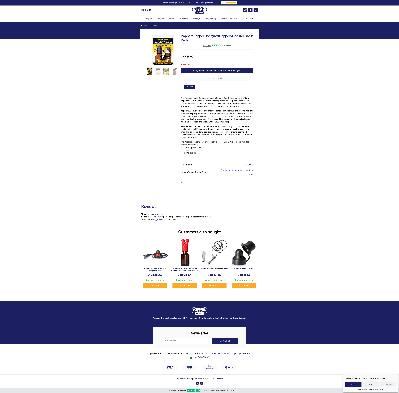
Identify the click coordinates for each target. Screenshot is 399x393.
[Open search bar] (256, 10)
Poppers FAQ (210, 19)
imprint (381, 389)
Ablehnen (371, 384)
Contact (224, 19)
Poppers (148, 19)
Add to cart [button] (155, 285)
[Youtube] (201, 383)
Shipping (233, 19)
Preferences (388, 384)
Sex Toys (196, 19)
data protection (362, 389)
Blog (241, 19)
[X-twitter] (197, 383)
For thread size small (230, 170)
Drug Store (183, 19)
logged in (157, 219)
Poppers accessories (165, 19)
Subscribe (189, 87)
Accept (353, 384)
